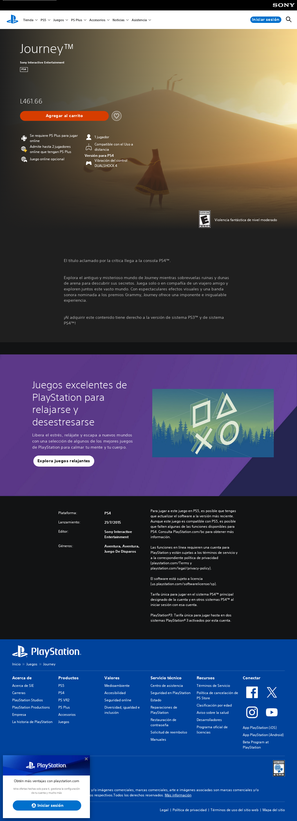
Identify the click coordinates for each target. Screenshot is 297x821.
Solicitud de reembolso (169, 732)
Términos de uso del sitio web (234, 809)
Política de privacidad (190, 809)
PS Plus (76, 20)
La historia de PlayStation (32, 721)
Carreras (19, 692)
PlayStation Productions (31, 707)
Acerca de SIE (23, 685)
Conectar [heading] (251, 677)
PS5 (43, 20)
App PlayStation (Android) (263, 734)
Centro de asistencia (167, 685)
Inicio (16, 664)
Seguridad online (117, 700)
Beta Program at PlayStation (256, 745)
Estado (156, 700)
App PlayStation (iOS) (260, 727)
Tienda (28, 20)
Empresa (19, 714)
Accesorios (97, 20)
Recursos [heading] (206, 677)
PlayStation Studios (27, 700)
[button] (63, 461)
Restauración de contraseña (163, 722)
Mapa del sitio (273, 809)
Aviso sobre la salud (213, 712)
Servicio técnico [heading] (166, 677)
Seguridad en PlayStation (171, 692)
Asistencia (139, 20)
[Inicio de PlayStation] (12, 20)
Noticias (118, 20)
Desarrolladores (209, 719)
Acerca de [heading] (22, 677)
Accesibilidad (115, 692)
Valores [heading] (111, 677)
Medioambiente (117, 685)
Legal (164, 809)
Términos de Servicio (213, 685)
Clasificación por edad (214, 705)
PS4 (61, 692)
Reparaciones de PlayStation (164, 710)
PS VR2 (63, 700)
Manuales (158, 739)
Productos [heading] (68, 677)
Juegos (58, 20)
